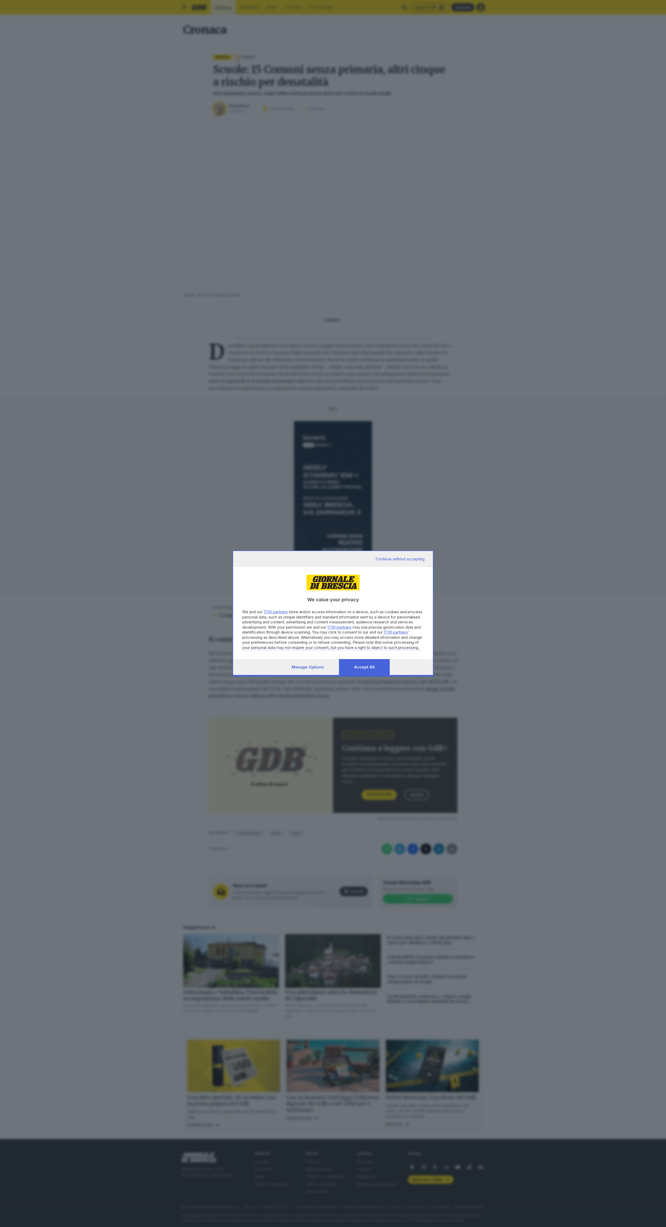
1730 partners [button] (276, 611)
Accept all (364, 667)
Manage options (308, 667)
